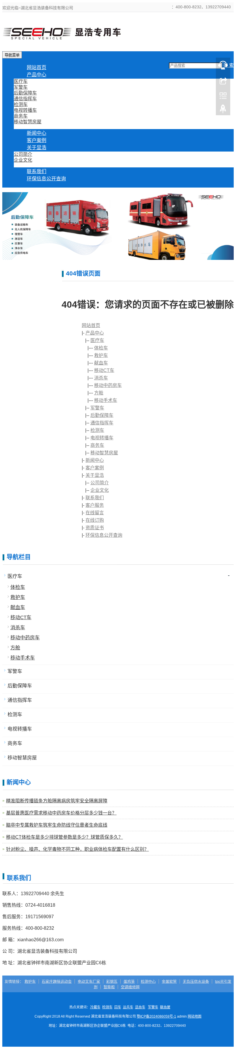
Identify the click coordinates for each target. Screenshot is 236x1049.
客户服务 (94, 505)
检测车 (21, 104)
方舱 (98, 392)
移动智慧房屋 (27, 121)
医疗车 (21, 81)
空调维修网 (130, 987)
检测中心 (148, 981)
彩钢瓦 (111, 981)
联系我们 (94, 497)
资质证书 (94, 527)
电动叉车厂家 (89, 981)
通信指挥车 (25, 98)
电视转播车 (25, 110)
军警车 (21, 87)
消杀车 (101, 377)
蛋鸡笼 (129, 981)
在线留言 (94, 512)
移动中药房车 (108, 385)
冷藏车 (95, 1007)
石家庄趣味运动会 (57, 981)
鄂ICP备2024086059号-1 (156, 1016)
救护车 (101, 355)
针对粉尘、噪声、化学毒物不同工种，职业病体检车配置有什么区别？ (77, 849)
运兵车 (128, 1007)
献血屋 (165, 1007)
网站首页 (91, 325)
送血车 (140, 1007)
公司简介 (23, 154)
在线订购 (94, 520)
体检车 (101, 347)
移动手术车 (105, 400)
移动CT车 (104, 370)
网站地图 (194, 1016)
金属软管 (169, 981)
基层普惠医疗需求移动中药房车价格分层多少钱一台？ (61, 812)
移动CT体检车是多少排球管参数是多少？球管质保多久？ (64, 837)
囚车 (117, 1007)
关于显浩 (36, 147)
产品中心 (36, 75)
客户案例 (94, 467)
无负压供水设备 (196, 981)
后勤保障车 (25, 92)
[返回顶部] (223, 110)
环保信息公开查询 (46, 179)
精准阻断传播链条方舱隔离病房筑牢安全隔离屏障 (56, 800)
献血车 (101, 362)
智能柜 (109, 987)
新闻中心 (94, 460)
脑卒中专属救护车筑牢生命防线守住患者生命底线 (56, 825)
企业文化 (23, 160)
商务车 (21, 116)
